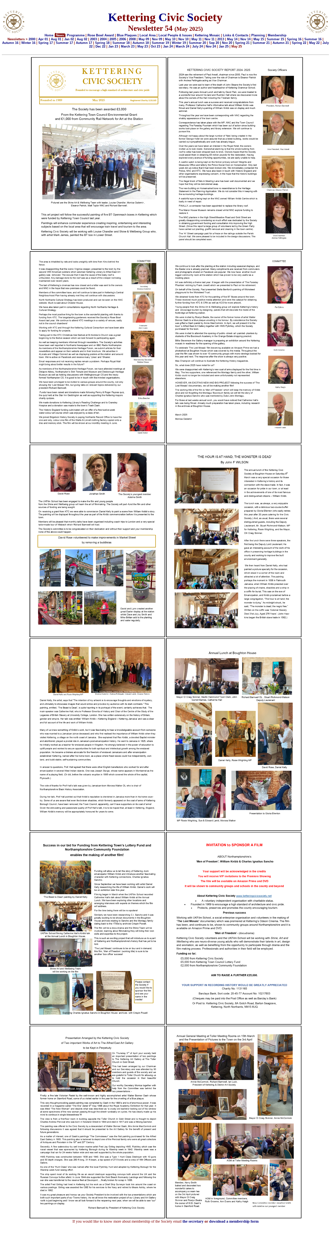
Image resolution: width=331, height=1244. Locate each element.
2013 (220, 39)
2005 (113, 39)
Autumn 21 (281, 43)
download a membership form (234, 1221)
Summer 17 (64, 43)
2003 (93, 39)
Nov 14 (245, 39)
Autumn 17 (84, 43)
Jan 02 (69, 39)
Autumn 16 (10, 43)
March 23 (127, 46)
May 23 (142, 46)
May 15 (258, 39)
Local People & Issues (175, 35)
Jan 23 (113, 46)
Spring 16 (294, 39)
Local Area (148, 35)
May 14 (232, 39)
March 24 (182, 46)
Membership (277, 35)
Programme (76, 35)
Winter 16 (28, 43)
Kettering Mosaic (207, 35)
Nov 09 (157, 39)
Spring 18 (102, 43)
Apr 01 (43, 39)
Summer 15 (275, 39)
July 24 (197, 46)
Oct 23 (155, 46)
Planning (258, 35)
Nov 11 (209, 39)
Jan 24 (168, 46)
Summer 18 (121, 43)
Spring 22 (299, 43)
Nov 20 (227, 43)
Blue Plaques (127, 35)
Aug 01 (56, 39)
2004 (103, 39)
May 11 (196, 39)
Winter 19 (179, 43)
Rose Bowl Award (100, 35)
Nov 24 (211, 46)
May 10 (170, 39)
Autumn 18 (141, 43)
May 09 (144, 39)
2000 (32, 39)
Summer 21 (261, 43)
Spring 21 (242, 43)
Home (49, 35)
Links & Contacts (235, 35)
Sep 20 (214, 43)
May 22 (315, 43)
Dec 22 (100, 46)
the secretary (193, 1221)
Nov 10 (183, 39)
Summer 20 (197, 43)
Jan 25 (224, 46)
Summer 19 (160, 43)
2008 (132, 39)
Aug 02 (82, 39)
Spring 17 (45, 43)
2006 (122, 39)
